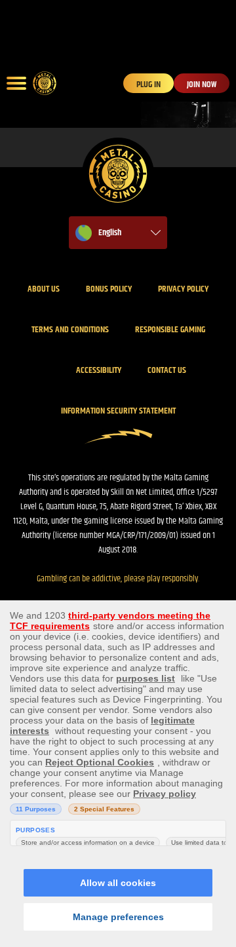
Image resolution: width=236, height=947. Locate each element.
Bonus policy (109, 289)
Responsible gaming (170, 329)
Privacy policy (183, 289)
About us (44, 289)
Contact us (167, 370)
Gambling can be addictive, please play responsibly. (118, 578)
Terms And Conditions (70, 329)
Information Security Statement (118, 411)
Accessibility (98, 370)
